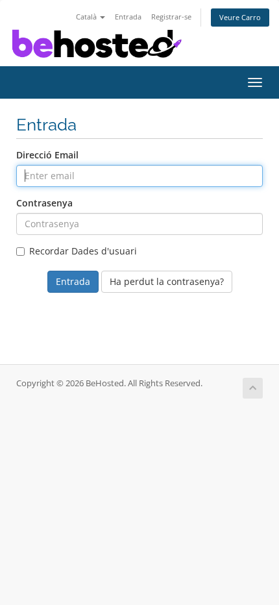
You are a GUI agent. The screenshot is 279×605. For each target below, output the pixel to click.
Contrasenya (44, 203)
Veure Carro (240, 17)
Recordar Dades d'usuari (83, 251)
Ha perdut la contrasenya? (167, 281)
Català (87, 16)
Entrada (128, 16)
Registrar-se (171, 16)
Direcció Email (47, 155)
